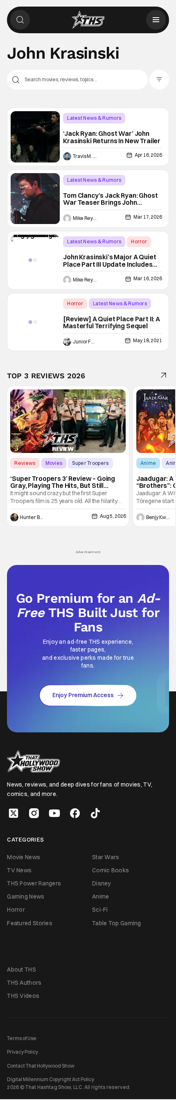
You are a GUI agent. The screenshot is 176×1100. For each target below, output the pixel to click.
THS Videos (23, 995)
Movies (54, 463)
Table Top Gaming (116, 923)
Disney (101, 883)
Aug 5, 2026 (113, 516)
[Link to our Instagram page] (34, 813)
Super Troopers (90, 463)
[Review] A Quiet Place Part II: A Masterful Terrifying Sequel (111, 323)
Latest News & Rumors (94, 118)
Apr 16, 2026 (148, 155)
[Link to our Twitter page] (13, 813)
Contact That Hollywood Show (40, 1066)
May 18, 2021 (147, 340)
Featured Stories (29, 923)
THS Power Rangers (34, 883)
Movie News (23, 857)
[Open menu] (156, 20)
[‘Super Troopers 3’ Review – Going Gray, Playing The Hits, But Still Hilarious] (68, 421)
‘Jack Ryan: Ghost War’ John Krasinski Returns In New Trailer (111, 137)
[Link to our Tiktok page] (95, 813)
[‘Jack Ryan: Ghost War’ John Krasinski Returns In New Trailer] (35, 136)
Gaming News (25, 896)
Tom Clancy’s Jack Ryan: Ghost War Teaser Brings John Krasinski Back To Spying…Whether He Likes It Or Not (110, 199)
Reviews (24, 463)
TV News (19, 870)
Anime (148, 463)
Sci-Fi (100, 909)
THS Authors (24, 982)
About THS (21, 969)
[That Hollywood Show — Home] (88, 20)
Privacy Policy (22, 1052)
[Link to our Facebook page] (74, 813)
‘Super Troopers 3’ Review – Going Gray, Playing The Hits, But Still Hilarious (62, 482)
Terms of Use (21, 1038)
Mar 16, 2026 (147, 278)
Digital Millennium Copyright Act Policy (50, 1079)
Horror (139, 241)
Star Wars (106, 857)
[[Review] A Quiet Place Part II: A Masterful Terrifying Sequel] (35, 322)
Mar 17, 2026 (147, 217)
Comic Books (110, 870)
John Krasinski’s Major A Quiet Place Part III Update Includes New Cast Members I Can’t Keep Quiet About (109, 261)
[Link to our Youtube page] (54, 813)
